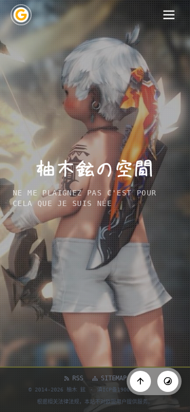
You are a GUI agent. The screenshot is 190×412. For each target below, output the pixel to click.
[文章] (21, 14)
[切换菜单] (168, 14)
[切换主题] (167, 381)
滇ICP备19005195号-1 (125, 389)
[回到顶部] (140, 381)
